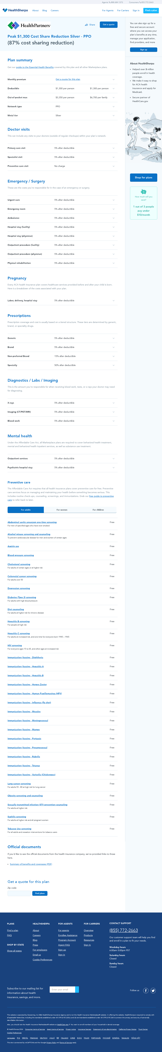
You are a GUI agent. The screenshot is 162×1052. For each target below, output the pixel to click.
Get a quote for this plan (68, 79)
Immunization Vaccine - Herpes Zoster (27, 684)
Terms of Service (66, 1043)
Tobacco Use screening (19, 828)
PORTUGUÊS (96, 1038)
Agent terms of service (55, 1029)
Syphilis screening (17, 816)
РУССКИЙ (106, 1038)
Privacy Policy (51, 1043)
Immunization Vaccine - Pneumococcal (27, 747)
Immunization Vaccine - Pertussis (24, 738)
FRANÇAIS (34, 1038)
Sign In (87, 945)
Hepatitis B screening (19, 621)
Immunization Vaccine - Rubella (24, 756)
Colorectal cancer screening (22, 576)
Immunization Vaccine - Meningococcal (28, 720)
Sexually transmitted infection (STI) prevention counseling (37, 804)
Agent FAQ (64, 945)
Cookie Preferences (42, 959)
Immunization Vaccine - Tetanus (24, 765)
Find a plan (151, 10)
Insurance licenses (84, 1029)
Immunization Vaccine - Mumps (24, 729)
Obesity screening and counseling (25, 795)
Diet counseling (16, 609)
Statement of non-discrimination (105, 1029)
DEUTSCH (43, 1038)
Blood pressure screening (21, 555)
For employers (40, 950)
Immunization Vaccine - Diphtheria (25, 657)
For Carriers (123, 10)
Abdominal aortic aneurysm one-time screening (32, 522)
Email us (37, 954)
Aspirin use (13, 546)
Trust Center (143, 1029)
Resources (89, 940)
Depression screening (19, 588)
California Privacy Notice (127, 1029)
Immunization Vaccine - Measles (24, 711)
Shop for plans (143, 177)
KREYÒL (25, 1038)
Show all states (14, 951)
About (35, 10)
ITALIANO (64, 1038)
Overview (88, 930)
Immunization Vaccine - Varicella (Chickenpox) (31, 774)
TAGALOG (125, 1038)
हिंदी (58, 1038)
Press (35, 945)
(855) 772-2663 (123, 930)
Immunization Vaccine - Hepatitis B (26, 675)
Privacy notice (71, 1029)
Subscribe (77, 989)
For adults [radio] (26, 510)
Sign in (136, 10)
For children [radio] (98, 510)
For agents (63, 930)
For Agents (107, 10)
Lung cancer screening (19, 783)
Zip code (12, 888)
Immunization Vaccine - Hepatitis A (26, 666)
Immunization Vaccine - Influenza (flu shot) (29, 702)
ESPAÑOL (115, 1038)
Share (92, 24)
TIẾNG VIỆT (135, 1038)
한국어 (79, 1038)
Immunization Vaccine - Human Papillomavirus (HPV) (35, 693)
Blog (44, 10)
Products (88, 935)
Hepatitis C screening (19, 633)
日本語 (72, 1038)
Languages (11, 1038)
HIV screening (15, 645)
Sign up (143, 49)
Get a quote (108, 24)
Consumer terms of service (35, 1029)
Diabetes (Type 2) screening (22, 597)
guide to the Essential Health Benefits (35, 67)
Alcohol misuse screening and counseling (29, 534)
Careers (55, 10)
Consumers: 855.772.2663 (141, 2)
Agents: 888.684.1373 (112, 2)
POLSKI (86, 1038)
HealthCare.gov (63, 1025)
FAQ (9, 935)
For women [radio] (62, 510)
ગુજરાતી (52, 1038)
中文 (18, 1038)
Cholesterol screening (19, 564)
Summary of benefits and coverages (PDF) (31, 864)
